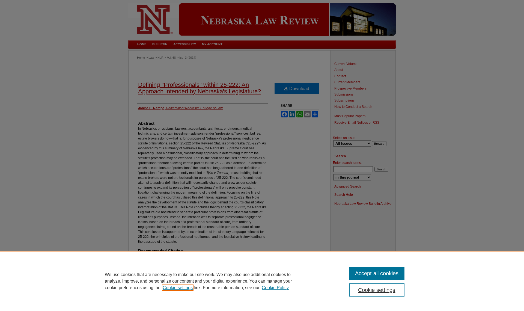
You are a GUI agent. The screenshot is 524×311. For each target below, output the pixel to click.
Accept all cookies (376, 273)
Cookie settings (178, 287)
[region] (262, 281)
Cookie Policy (275, 287)
